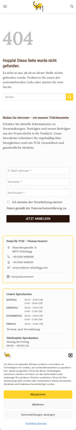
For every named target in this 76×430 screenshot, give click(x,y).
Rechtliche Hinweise (36, 423)
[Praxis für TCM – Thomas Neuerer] (38, 6)
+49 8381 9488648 (23, 256)
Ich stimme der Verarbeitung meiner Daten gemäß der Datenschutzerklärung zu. (36, 205)
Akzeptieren (38, 394)
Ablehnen (38, 404)
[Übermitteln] (69, 97)
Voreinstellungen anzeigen (38, 414)
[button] (70, 355)
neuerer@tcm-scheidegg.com (30, 267)
